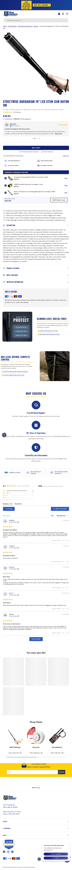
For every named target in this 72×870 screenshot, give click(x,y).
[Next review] (40, 136)
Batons (36, 26)
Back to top (36, 785)
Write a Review (61, 507)
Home (5, 26)
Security (36, 745)
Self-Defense (12, 26)
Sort (52, 513)
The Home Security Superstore (16, 865)
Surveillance (57, 745)
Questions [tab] (18, 502)
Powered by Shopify (29, 865)
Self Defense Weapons (25, 26)
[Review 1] (34, 136)
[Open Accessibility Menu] (4, 435)
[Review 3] (37, 136)
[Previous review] (32, 136)
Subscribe (61, 770)
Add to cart (36, 146)
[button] (36, 112)
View (66, 176)
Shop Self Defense (41, 5)
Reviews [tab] (8, 502)
